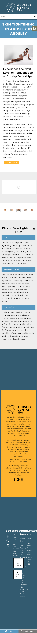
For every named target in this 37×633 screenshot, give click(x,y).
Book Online (12, 163)
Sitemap (9, 468)
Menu (3, 16)
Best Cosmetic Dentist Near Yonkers (19, 474)
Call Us (10, 631)
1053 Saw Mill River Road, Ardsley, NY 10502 (20, 461)
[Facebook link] (15, 480)
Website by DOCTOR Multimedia (20, 469)
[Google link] (19, 480)
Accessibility (18, 468)
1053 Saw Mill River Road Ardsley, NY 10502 (30, 547)
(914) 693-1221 (11, 459)
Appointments (29, 631)
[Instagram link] (22, 480)
